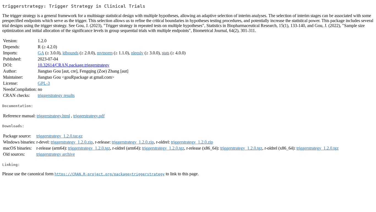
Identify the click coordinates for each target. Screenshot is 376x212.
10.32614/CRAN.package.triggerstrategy (73, 65)
